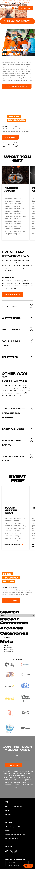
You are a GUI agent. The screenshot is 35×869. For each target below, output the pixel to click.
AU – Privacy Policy (13, 827)
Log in (6, 645)
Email (17, 755)
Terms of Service (14, 775)
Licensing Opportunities (15, 835)
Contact (8, 814)
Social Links (9, 846)
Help (6, 801)
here (18, 780)
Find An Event (25, 8)
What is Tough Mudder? (14, 806)
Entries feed (8, 647)
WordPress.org (8, 651)
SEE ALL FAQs (12, 294)
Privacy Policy (22, 773)
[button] (4, 144)
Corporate (8, 822)
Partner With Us (11, 838)
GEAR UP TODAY (12, 544)
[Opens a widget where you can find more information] (28, 866)
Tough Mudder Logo (10, 7)
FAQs (7, 810)
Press (7, 831)
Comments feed (8, 649)
